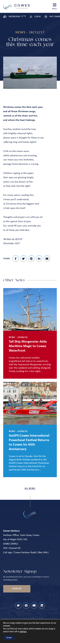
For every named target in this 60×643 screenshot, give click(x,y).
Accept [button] (9, 638)
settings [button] (23, 631)
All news (30, 488)
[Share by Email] (47, 258)
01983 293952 (10, 544)
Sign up (16, 589)
